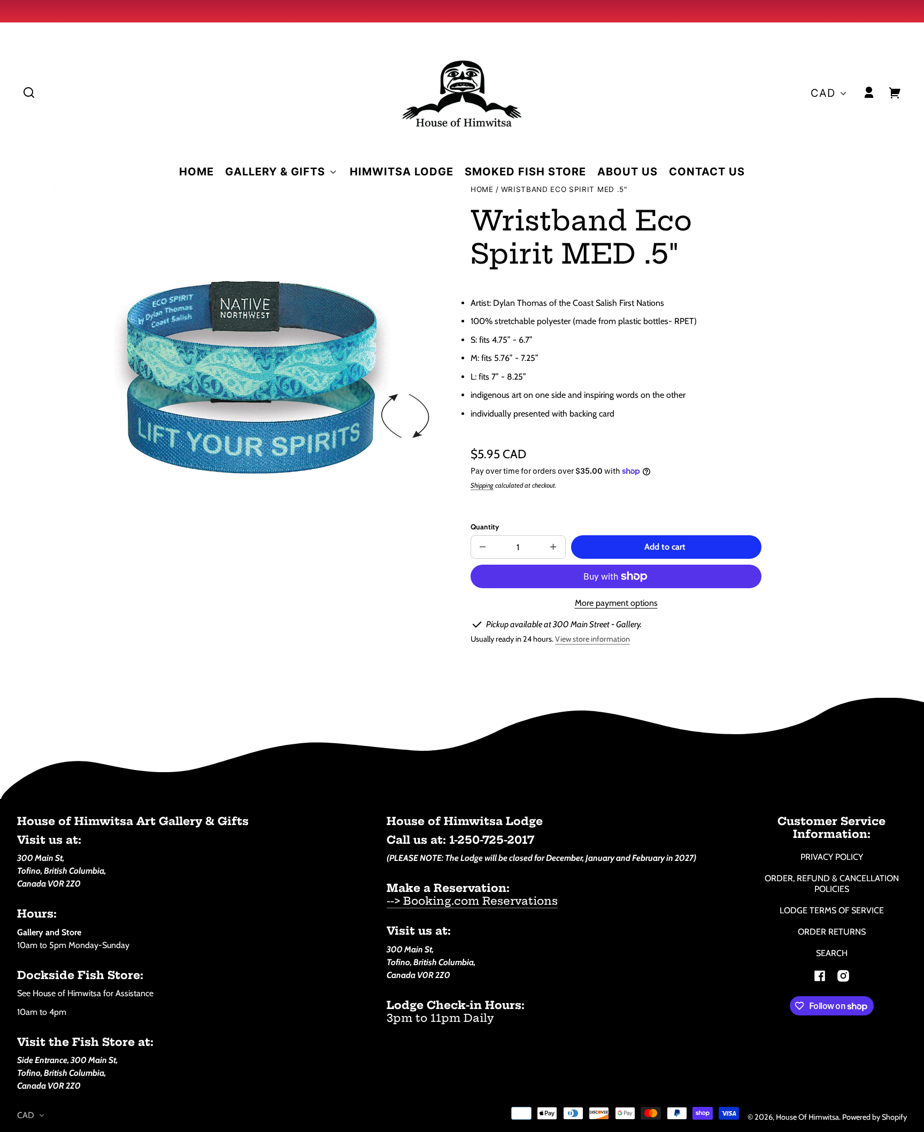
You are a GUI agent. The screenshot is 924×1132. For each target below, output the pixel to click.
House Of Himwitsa (807, 1117)
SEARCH (832, 953)
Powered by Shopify (874, 1117)
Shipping (482, 485)
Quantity (485, 526)
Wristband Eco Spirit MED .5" (564, 190)
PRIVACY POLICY (831, 857)
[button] (29, 92)
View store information (592, 639)
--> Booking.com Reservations (472, 900)
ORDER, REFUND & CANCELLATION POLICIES (832, 883)
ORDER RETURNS (832, 932)
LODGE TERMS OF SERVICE (832, 910)
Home (482, 190)
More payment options (616, 603)
